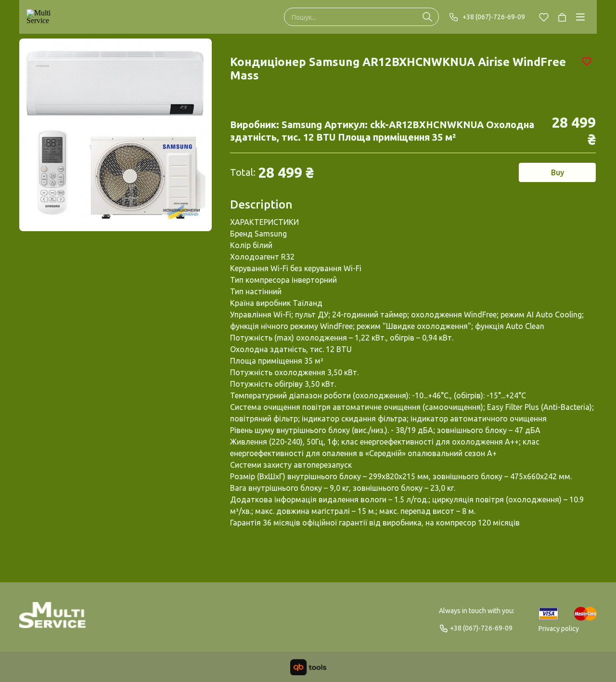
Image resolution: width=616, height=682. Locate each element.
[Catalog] (580, 17)
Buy (557, 172)
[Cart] (562, 17)
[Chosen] (544, 17)
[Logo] (52, 619)
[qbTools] (308, 667)
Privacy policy (559, 628)
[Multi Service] (48, 17)
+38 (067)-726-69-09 (493, 17)
